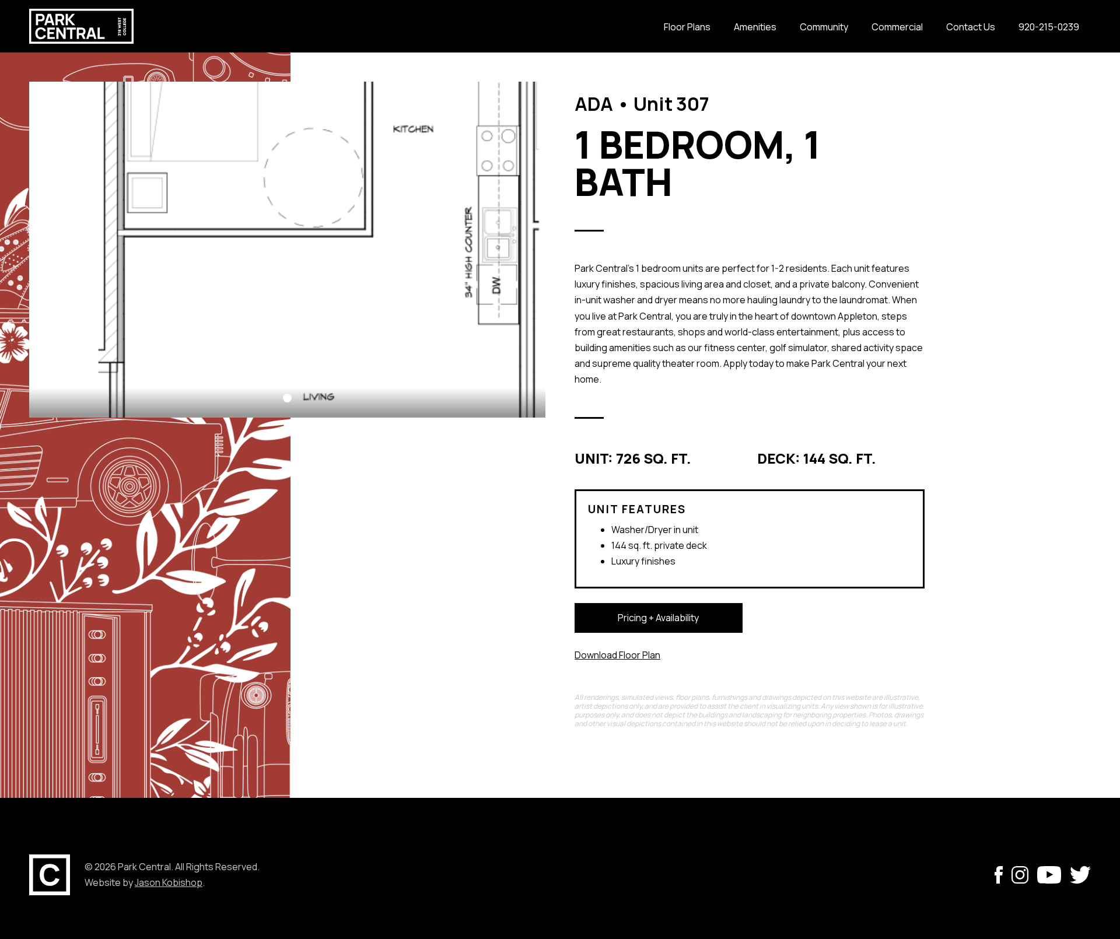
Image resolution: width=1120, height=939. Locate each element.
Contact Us (970, 26)
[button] (287, 398)
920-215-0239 (1049, 26)
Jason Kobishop (168, 882)
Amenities (755, 26)
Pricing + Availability (658, 617)
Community (824, 26)
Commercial (897, 26)
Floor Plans (687, 26)
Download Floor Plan (617, 655)
